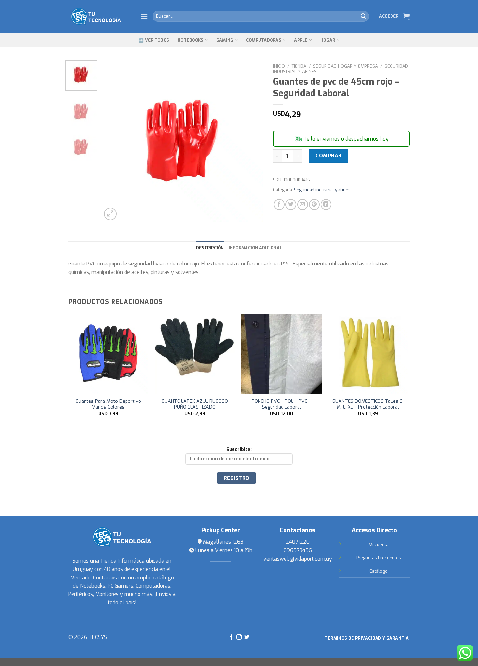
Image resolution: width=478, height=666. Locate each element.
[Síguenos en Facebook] (230, 637)
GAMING (224, 40)
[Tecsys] (99, 16)
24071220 (298, 541)
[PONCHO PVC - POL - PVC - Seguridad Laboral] (281, 354)
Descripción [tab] (210, 248)
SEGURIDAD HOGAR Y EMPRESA (345, 66)
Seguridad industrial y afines (322, 190)
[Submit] (363, 16)
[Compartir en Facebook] (279, 204)
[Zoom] (110, 214)
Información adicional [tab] (255, 248)
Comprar (328, 155)
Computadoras (263, 40)
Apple (300, 40)
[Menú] (144, 16)
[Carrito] (406, 16)
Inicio (279, 66)
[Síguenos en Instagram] (239, 637)
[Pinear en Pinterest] (314, 204)
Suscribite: (239, 449)
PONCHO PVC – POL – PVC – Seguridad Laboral (281, 405)
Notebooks (190, 40)
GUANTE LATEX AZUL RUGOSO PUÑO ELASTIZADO (195, 405)
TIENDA (299, 66)
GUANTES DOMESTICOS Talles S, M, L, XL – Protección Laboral (368, 405)
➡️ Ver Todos (154, 40)
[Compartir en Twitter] (290, 204)
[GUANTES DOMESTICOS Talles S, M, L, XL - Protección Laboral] (368, 354)
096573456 (298, 550)
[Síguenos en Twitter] (246, 637)
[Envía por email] (302, 204)
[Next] (252, 141)
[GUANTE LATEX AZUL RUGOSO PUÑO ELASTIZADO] (195, 354)
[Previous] (113, 141)
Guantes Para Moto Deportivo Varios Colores (108, 405)
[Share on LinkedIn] (326, 204)
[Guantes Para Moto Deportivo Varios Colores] (108, 354)
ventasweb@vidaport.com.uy (297, 558)
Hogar (327, 40)
